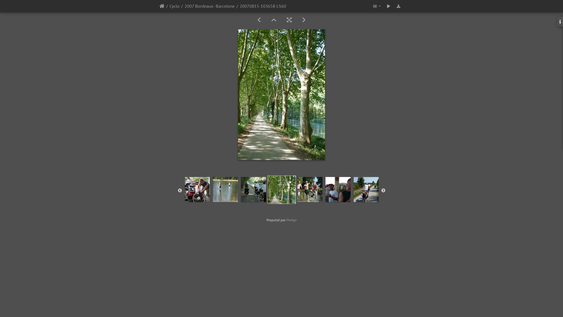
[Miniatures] (274, 20)
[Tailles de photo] (377, 6)
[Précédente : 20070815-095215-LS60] (259, 20)
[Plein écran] (289, 20)
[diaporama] (389, 6)
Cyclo (174, 6)
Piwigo (291, 220)
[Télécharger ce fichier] (398, 6)
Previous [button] (180, 190)
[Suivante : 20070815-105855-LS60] (304, 20)
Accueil (162, 6)
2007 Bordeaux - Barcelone (210, 6)
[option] (197, 189)
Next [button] (383, 190)
